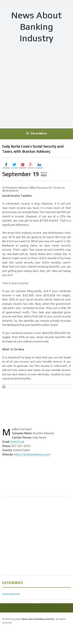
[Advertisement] (36, 86)
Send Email (17, 441)
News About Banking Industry (36, 26)
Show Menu (38, 133)
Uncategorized (11, 593)
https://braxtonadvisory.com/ (32, 454)
